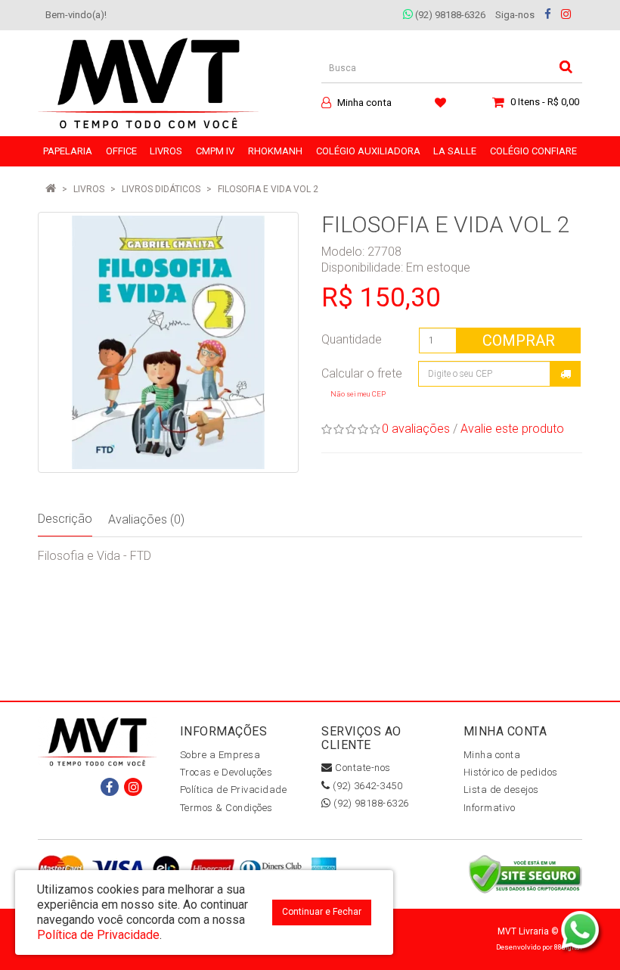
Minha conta (492, 754)
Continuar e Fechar (321, 911)
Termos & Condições (226, 807)
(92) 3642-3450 (366, 785)
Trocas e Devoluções (226, 772)
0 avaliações (416, 428)
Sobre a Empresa (220, 754)
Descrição (65, 518)
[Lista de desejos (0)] (442, 102)
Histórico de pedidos (510, 772)
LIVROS (88, 189)
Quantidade (351, 339)
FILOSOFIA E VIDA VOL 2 (268, 189)
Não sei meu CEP (358, 394)
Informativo (489, 807)
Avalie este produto (512, 428)
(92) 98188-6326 (449, 14)
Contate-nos (362, 767)
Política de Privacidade (233, 789)
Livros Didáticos (161, 189)
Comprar (518, 340)
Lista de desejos (501, 789)
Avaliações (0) (146, 519)
